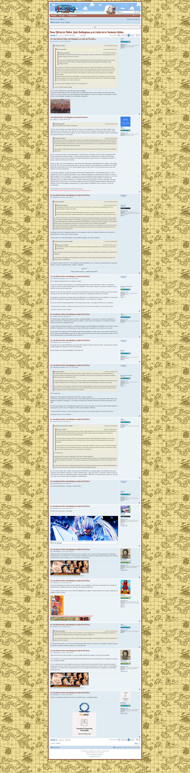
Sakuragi (58, 45)
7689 (126, 565)
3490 (126, 292)
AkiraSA (58, 123)
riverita (122, 38)
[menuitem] (62, 19)
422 (126, 356)
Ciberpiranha (124, 559)
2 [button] (126, 35)
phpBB (90, 751)
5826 (126, 210)
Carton (122, 314)
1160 (126, 319)
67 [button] (137, 35)
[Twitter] (133, 16)
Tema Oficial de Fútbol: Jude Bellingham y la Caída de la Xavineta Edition (86, 32)
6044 (126, 519)
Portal (54, 15)
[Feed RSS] (136, 16)
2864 (126, 708)
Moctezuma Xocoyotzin (62, 241)
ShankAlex (123, 702)
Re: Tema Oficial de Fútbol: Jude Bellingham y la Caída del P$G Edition (72, 39)
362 (126, 44)
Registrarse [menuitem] (72, 15)
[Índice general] (73, 8)
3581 (126, 133)
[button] (118, 35)
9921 (126, 600)
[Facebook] (138, 16)
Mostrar (59, 542)
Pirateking (94, 754)
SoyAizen (58, 138)
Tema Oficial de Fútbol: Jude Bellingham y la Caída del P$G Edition (69, 117)
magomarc (123, 205)
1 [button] (124, 35)
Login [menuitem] (63, 15)
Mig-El (122, 127)
